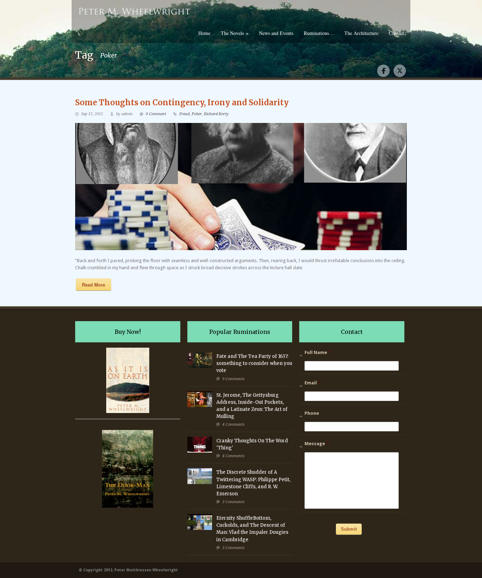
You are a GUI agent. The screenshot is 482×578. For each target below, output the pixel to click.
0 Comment (156, 114)
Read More (93, 284)
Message (317, 443)
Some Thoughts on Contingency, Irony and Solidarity (182, 102)
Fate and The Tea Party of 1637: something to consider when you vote (254, 363)
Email (313, 382)
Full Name (318, 352)
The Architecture (361, 33)
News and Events (276, 33)
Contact (396, 33)
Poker (197, 114)
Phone (312, 413)
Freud (184, 114)
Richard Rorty (216, 114)
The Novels (234, 33)
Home (204, 33)
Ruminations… (319, 33)
